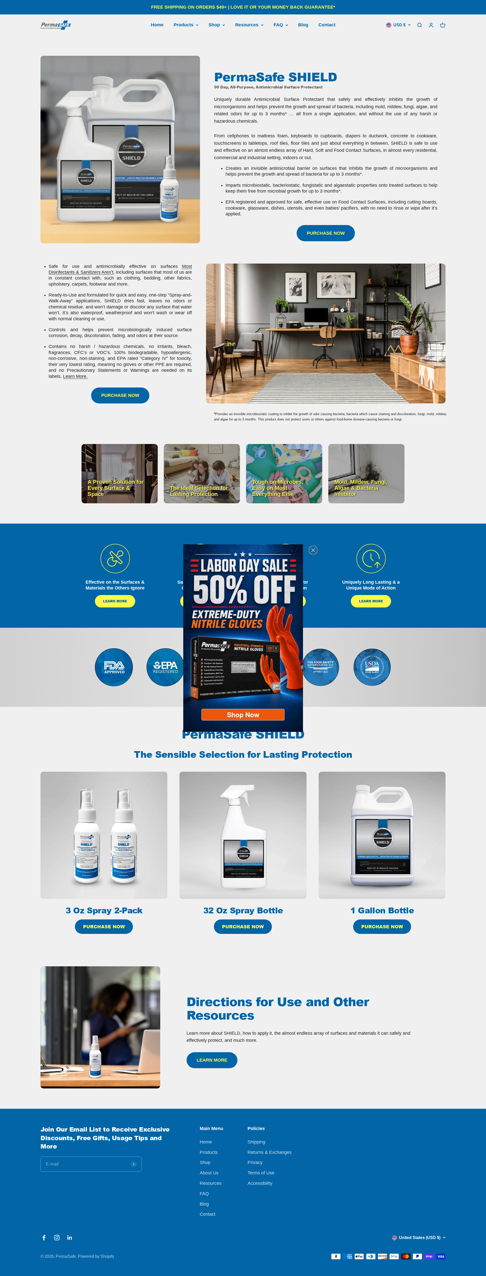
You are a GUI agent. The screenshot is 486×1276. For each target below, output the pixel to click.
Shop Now (243, 714)
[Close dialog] (313, 550)
